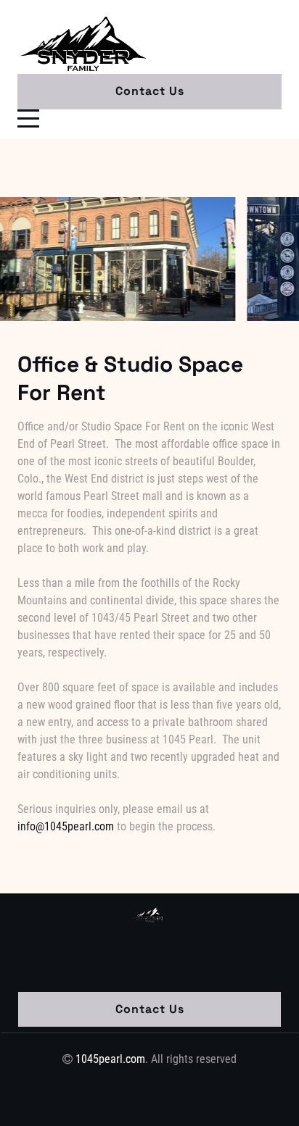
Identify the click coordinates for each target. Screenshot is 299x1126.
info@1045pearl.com (65, 826)
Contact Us (149, 91)
